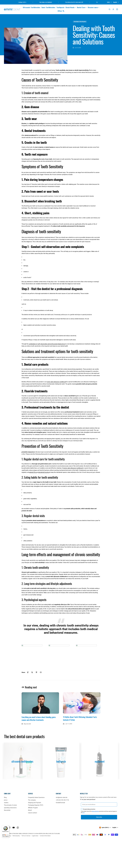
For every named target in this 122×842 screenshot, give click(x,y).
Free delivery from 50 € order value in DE (64, 2)
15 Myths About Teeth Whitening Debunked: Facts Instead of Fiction (80, 718)
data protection (95, 811)
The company (32, 800)
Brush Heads (70, 7)
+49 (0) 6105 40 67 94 (62, 800)
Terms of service (25, 835)
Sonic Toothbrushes (48, 7)
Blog (5, 797)
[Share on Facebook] (27, 672)
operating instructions (10, 807)
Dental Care (81, 7)
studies (6, 802)
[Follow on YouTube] (13, 827)
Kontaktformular (60, 802)
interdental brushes (43, 472)
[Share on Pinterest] (36, 672)
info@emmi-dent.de (61, 797)
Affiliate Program (33, 807)
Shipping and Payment (34, 802)
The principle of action (10, 805)
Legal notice (35, 835)
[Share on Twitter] (32, 672)
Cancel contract (32, 813)
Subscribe (99, 817)
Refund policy (16, 835)
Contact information (45, 835)
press (5, 800)
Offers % (61, 11)
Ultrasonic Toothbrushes (31, 7)
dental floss (33, 472)
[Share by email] (40, 672)
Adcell (30, 810)
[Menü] (8, 826)
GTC (84, 812)
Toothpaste (60, 7)
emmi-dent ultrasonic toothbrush (56, 382)
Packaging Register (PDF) (35, 805)
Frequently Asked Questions (36, 797)
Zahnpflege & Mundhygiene (80, 21)
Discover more (93, 7)
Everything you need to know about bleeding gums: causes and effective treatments (39, 718)
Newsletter (7, 810)
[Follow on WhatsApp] (18, 827)
